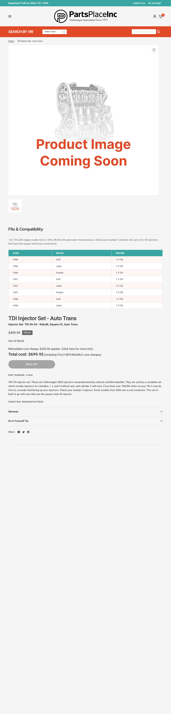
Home (11, 41)
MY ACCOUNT (154, 3)
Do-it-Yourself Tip (18, 420)
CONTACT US (139, 3)
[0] (160, 16)
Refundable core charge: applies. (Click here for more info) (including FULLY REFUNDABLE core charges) (54, 352)
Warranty (13, 411)
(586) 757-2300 (39, 3)
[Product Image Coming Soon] (153, 49)
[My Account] (154, 16)
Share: (11, 432)
